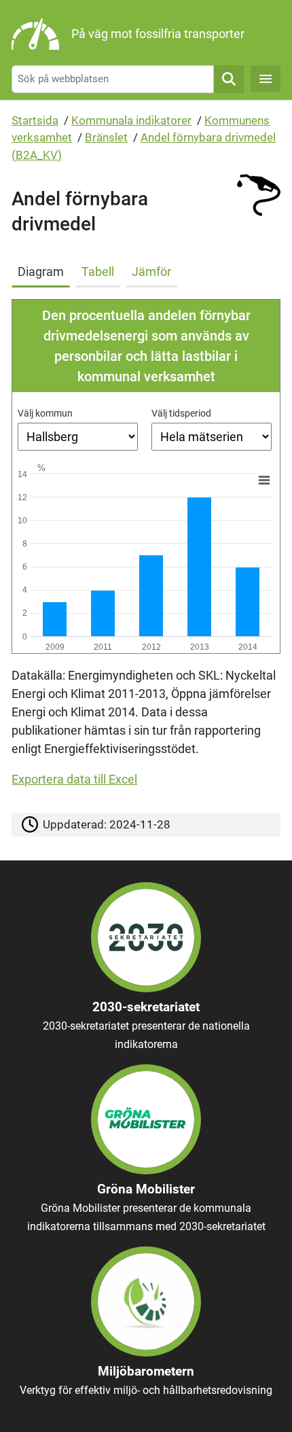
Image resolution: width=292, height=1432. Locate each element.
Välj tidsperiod (181, 413)
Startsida (35, 120)
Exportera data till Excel (74, 779)
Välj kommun (45, 413)
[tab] (43, 269)
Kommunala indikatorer (131, 120)
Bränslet (106, 137)
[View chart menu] (264, 480)
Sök (229, 79)
